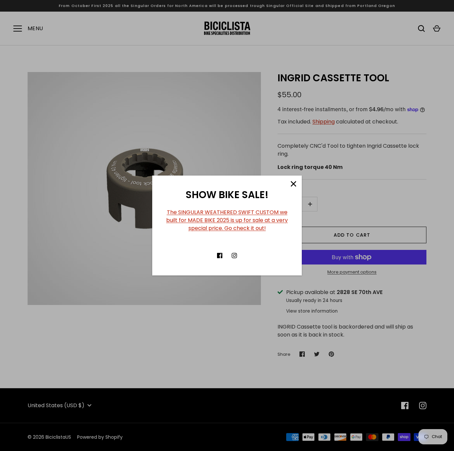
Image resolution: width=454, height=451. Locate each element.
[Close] (293, 184)
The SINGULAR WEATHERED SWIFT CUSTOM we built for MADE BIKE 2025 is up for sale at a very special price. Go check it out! (227, 220)
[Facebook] (219, 255)
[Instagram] (234, 255)
